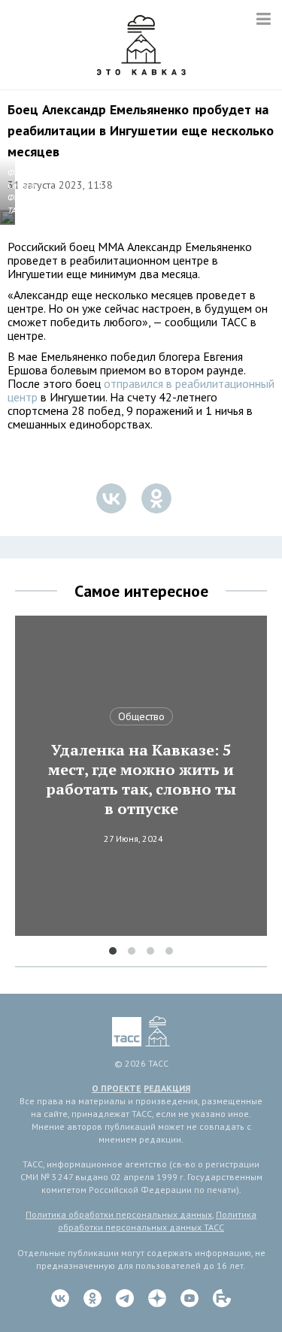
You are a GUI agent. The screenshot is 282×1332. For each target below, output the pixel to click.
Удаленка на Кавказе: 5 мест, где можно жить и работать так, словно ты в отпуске (141, 779)
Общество (141, 716)
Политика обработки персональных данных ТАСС (157, 1221)
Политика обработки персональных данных (119, 1214)
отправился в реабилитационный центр (141, 390)
